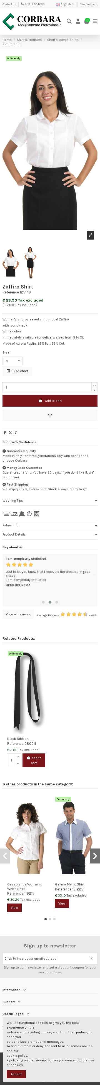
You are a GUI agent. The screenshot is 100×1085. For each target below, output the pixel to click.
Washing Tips (12, 500)
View (14, 908)
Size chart (20, 371)
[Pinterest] (16, 433)
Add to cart (53, 401)
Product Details (14, 534)
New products (89, 4)
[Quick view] (43, 665)
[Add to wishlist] (50, 415)
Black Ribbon (18, 738)
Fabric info (10, 525)
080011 (30, 743)
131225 (77, 889)
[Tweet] (10, 433)
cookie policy (17, 1055)
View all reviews (18, 614)
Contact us (9, 4)
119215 (29, 893)
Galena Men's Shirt (69, 884)
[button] (43, 602)
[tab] (50, 501)
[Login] (78, 22)
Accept (16, 1074)
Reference (10, 292)
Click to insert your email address (30, 958)
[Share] (5, 433)
